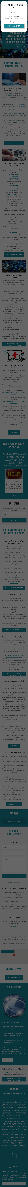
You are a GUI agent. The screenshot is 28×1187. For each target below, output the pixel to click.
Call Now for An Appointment (14, 26)
